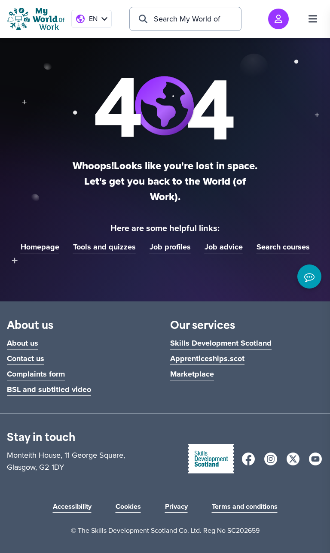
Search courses (283, 246)
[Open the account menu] (278, 19)
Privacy (176, 506)
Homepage (40, 246)
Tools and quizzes (104, 246)
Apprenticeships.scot (207, 358)
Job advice (224, 246)
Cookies (128, 506)
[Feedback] (309, 276)
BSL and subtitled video (49, 389)
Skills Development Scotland (221, 343)
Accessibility (72, 506)
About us (22, 343)
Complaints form (36, 374)
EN (93, 19)
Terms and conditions (245, 506)
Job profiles (170, 246)
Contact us (25, 358)
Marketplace (192, 374)
